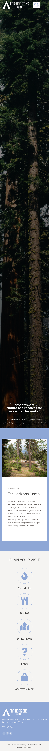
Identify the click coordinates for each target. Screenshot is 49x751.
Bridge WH (28, 747)
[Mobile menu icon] (45, 5)
